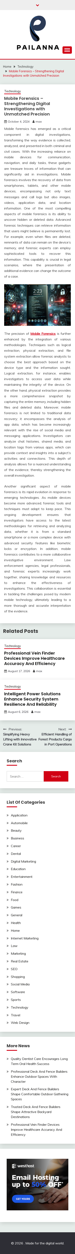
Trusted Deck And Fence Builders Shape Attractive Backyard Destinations (35, 1112)
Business (17, 838)
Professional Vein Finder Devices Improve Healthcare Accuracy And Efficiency (34, 658)
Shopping (18, 977)
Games (16, 907)
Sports (16, 1000)
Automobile (19, 823)
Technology (12, 91)
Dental (16, 854)
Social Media (20, 984)
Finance (16, 892)
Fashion (16, 884)
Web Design (20, 1022)
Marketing (18, 953)
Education (18, 869)
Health (16, 923)
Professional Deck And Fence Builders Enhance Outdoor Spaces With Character (39, 1076)
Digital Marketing (23, 861)
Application (19, 815)
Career (16, 846)
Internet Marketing (25, 938)
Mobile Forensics (43, 333)
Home (15, 930)
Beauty (16, 830)
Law (14, 946)
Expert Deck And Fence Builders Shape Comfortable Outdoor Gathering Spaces (39, 1094)
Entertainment (21, 876)
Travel (15, 1015)
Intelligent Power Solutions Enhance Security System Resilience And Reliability (32, 699)
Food (14, 900)
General (16, 915)
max (39, 121)
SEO (14, 969)
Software (18, 992)
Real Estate (19, 961)
